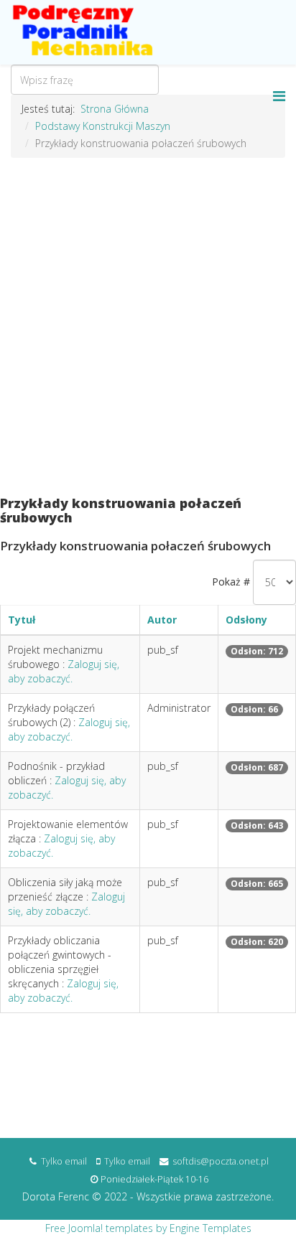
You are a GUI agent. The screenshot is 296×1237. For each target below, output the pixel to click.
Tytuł (21, 619)
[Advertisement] (148, 334)
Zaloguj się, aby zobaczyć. (63, 671)
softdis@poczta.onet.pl (220, 1161)
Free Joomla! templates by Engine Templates (148, 1228)
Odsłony (246, 619)
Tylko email (64, 1161)
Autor (162, 619)
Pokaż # (231, 581)
